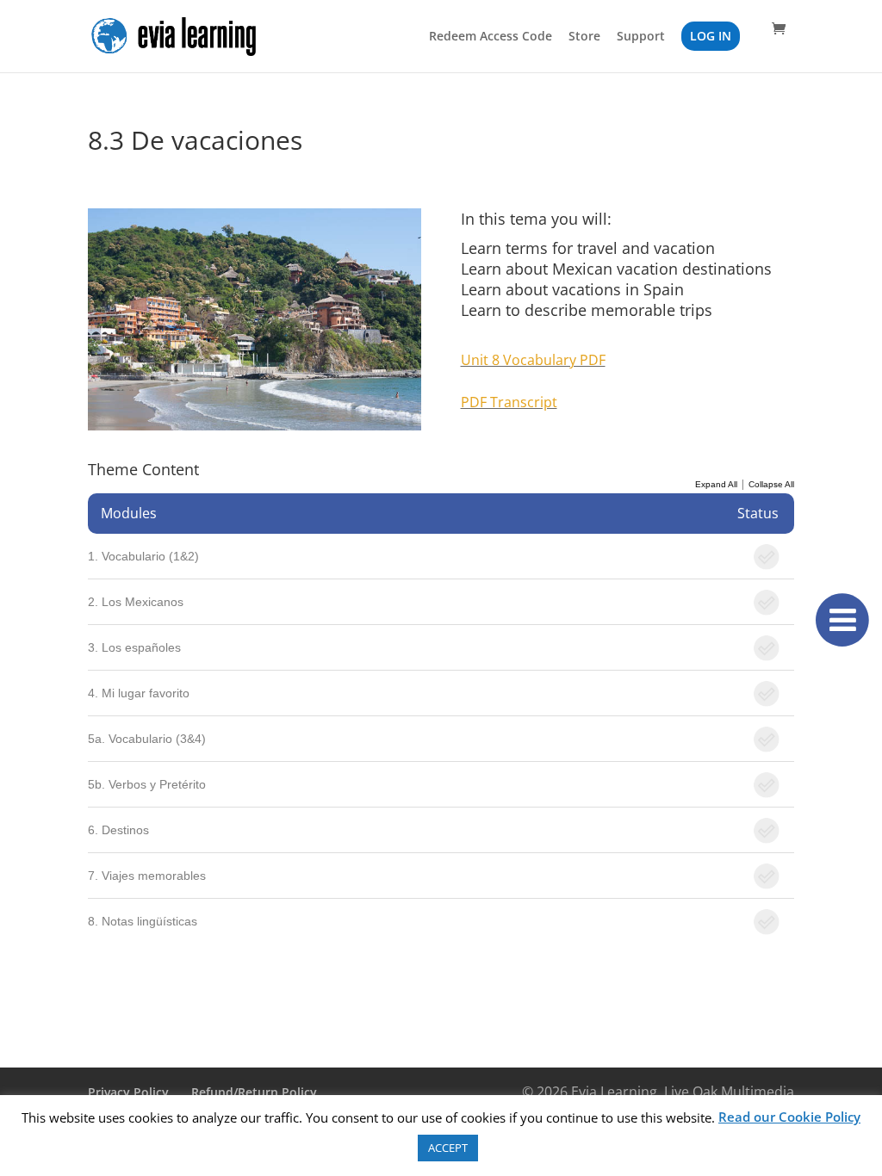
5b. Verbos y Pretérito (147, 784)
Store (584, 37)
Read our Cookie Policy (789, 1116)
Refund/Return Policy (254, 1092)
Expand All (716, 484)
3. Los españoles (134, 647)
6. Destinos (118, 830)
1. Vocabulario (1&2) (143, 556)
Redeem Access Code (490, 37)
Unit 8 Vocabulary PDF (533, 359)
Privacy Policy (128, 1092)
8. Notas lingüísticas (142, 921)
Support (641, 37)
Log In (710, 36)
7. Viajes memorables (147, 875)
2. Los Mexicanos (135, 602)
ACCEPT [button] (448, 1147)
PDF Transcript (509, 402)
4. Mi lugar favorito (138, 693)
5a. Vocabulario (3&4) (147, 739)
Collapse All (771, 484)
